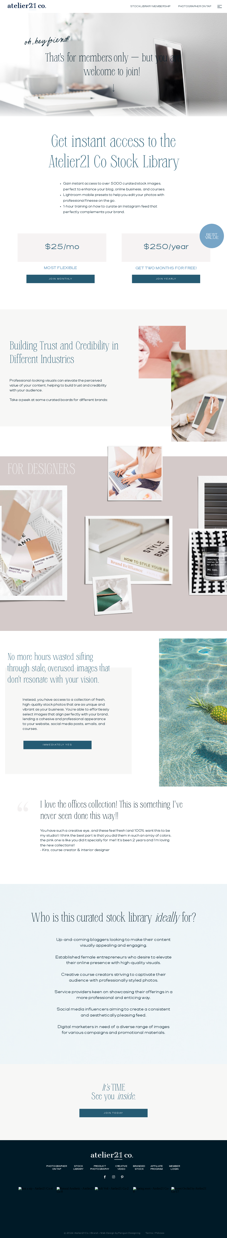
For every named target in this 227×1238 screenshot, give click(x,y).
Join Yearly (166, 279)
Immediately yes (57, 745)
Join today (113, 1113)
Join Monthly (60, 279)
